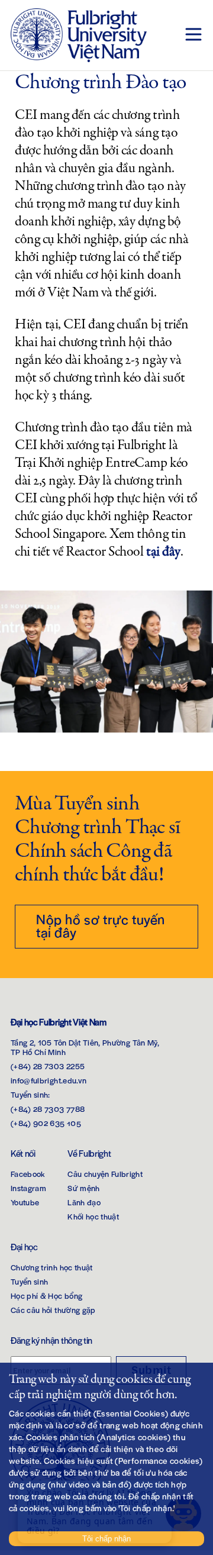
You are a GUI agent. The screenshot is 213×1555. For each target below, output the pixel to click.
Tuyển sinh (30, 1281)
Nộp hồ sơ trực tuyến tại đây (100, 925)
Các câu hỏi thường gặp (53, 1309)
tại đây (163, 552)
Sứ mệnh (83, 1187)
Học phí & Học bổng (46, 1295)
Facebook (28, 1173)
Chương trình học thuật (52, 1267)
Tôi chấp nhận (106, 1538)
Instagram (28, 1187)
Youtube (25, 1202)
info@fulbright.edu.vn (48, 1080)
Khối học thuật (93, 1216)
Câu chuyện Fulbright (105, 1173)
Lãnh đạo (84, 1202)
